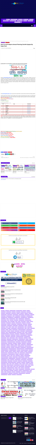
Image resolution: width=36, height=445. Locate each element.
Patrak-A (3, 351)
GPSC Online (32, 328)
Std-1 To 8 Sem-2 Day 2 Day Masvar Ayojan (29, 171)
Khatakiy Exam (30, 335)
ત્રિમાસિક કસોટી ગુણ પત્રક (13, 20)
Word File (10, 374)
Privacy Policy (29, 443)
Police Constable (23, 352)
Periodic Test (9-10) (11, 352)
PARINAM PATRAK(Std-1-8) (29, 348)
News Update (10, 343)
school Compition (24, 359)
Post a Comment (3, 179)
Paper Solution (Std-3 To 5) (12, 348)
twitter (27, 223)
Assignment (3, 313)
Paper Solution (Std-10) (30, 347)
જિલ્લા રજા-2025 (31, 19)
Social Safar (19, 362)
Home (1, 41)
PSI (14, 355)
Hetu (7, 332)
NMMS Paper (25, 20)
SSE (13, 363)
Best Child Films (10, 314)
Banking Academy (4, 314)
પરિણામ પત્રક (8, 19)
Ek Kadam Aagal (20, 324)
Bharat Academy (22, 314)
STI (17, 366)
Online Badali (3, 347)
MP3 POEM (31, 339)
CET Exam (12, 320)
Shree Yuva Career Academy (12, 362)
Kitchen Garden (13, 336)
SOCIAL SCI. (23, 362)
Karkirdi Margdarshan (24, 335)
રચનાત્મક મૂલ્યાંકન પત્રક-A (14, 19)
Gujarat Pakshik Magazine (22, 329)
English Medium (10, 325)
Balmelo (18, 313)
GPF (25, 328)
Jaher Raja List (17, 333)
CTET (19, 321)
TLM (2, 370)
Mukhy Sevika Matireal (11, 340)
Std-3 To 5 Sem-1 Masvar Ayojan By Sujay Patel (18, 171)
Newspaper (15, 343)
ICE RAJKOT (30, 332)
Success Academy (22, 366)
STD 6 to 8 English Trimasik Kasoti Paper (11, 387)
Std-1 (20, 363)
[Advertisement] (18, 12)
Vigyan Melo (10, 373)
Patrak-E (19, 351)
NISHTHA (12, 344)
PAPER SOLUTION (23, 347)
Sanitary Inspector (24, 358)
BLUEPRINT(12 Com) (24, 317)
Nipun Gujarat (3, 344)
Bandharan (30, 313)
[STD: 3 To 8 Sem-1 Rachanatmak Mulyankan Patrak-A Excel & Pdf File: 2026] (2, 302)
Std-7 (8, 366)
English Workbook (21, 325)
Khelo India (3, 336)
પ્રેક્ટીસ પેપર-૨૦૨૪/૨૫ (17, 22)
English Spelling (15, 325)
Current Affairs (24, 321)
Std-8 (11, 366)
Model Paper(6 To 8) (22, 339)
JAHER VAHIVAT (23, 333)
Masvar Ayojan (3, 42)
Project (9, 355)
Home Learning (19, 332)
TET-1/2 (17, 369)
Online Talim (8, 347)
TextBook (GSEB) (28, 369)
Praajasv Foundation (28, 352)
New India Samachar (4, 343)
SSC (10, 363)
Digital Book (24, 322)
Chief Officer (16, 320)
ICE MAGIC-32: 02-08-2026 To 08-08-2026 (28, 387)
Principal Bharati (4, 355)
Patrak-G (26, 351)
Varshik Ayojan (5, 41)
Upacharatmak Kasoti (26, 370)
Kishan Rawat (8, 336)
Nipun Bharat (29, 343)
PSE (11, 355)
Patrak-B (7, 351)
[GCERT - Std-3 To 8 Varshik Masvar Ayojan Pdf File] (18, 279)
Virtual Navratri (16, 373)
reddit (27, 225)
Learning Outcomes (27, 336)
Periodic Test (30, 351)
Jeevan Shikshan (8, 335)
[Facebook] (6, 154)
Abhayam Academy (13, 310)
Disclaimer (33, 443)
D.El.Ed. (28, 321)
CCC (8, 320)
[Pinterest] (11, 154)
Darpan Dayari (9, 322)
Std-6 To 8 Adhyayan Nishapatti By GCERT (10, 297)
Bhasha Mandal (27, 314)
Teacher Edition (27, 367)
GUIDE (11, 329)
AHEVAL (29, 310)
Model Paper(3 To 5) (15, 339)
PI (18, 352)
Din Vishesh (28, 322)
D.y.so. (32, 321)
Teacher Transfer (4, 369)
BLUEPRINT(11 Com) (4, 317)
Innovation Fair (12, 333)
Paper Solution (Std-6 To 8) (21, 348)
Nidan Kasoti (24, 343)
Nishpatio (8, 344)
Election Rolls (25, 324)
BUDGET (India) (28, 318)
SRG (7, 363)
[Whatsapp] (9, 154)
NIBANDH (19, 343)
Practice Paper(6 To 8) (12, 354)
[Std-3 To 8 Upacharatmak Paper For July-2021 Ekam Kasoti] (2, 291)
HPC (23, 332)
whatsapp (10, 225)
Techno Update (10, 369)
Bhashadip (32, 314)
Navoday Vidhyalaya (28, 340)
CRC (16, 321)
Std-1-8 (24, 363)
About (22, 443)
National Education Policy (21, 340)
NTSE (19, 344)
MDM (30, 337)
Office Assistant (24, 344)
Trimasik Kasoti (7, 370)
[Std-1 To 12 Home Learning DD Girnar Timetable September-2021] (2, 294)
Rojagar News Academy (5, 358)
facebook (10, 223)
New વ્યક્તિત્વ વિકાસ (30, 20)
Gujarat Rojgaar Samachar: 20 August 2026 (7, 397)
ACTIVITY (25, 310)
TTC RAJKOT (11, 370)
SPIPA (32, 362)
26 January (7, 310)
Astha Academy (8, 313)
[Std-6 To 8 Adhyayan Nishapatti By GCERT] (2, 298)
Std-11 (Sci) (31, 363)
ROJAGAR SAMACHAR (12, 358)
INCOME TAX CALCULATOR (5, 333)
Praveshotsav (27, 354)
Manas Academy (13, 337)
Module (27, 339)
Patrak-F (22, 351)
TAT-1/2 (23, 367)
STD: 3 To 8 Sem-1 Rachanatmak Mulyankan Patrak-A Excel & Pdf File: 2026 (15, 301)
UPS (31, 370)
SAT (8, 359)
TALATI (16, 367)
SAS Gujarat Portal (4, 359)
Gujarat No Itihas (15, 329)
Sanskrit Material (30, 358)
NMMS (16, 344)
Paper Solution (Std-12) (5, 348)
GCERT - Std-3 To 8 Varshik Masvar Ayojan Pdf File (7, 286)
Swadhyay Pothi (4, 367)
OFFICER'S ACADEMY (30, 344)
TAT (19, 367)
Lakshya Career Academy (20, 336)
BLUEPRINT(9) (3, 318)
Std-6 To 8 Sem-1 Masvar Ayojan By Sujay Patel (6, 171)
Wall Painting (28, 373)
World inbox (14, 374)
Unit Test (21, 370)
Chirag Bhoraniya (22, 320)
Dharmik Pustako (19, 322)
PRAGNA (17, 354)
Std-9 (14, 366)
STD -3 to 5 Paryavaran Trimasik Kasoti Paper (25, 397)
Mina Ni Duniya (4, 339)
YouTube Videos (19, 374)
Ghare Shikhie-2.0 (4, 328)
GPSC (29, 328)
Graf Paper (3, 329)
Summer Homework (28, 366)
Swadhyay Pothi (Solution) (11, 367)
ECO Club (9, 324)
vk (27, 227)
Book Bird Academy (12, 318)
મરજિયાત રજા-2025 (25, 19)
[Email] (13, 154)
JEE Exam (3, 335)
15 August (3, 310)
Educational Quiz (14, 324)
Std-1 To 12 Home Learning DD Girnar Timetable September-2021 (13, 293)
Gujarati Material (29, 329)
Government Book (14, 328)
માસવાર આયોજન (20, 19)
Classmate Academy (28, 320)
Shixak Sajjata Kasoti (4, 362)
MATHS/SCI (26, 337)
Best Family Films (16, 314)
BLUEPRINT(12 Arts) (17, 317)
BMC (7, 318)
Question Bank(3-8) (27, 355)
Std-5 (2, 366)
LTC (8, 337)
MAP (17, 337)
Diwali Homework (4, 324)
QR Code (22, 355)
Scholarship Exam (18, 359)
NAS (15, 340)
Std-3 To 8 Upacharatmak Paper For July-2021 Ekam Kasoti (13, 289)
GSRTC (7, 329)
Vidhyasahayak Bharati (5, 373)
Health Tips (3, 332)
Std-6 (5, 366)
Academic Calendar (19, 310)
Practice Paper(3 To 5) (4, 354)
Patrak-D (15, 351)
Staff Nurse (17, 363)
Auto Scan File (14, 313)
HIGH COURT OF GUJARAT (12, 332)
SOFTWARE (28, 362)
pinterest (10, 227)
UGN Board (16, 370)
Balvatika (26, 313)
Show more (33, 379)
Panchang (13, 347)
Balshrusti (22, 313)
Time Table (33, 369)
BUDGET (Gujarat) (21, 318)
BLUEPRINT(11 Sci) (11, 317)
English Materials (4, 325)
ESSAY (26, 325)
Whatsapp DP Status (4, 374)
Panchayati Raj (18, 347)
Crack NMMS (12, 321)
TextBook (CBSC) (22, 369)
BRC (17, 318)
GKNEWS (9, 328)
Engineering (30, 324)
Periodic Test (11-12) (4, 352)
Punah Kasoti (18, 355)
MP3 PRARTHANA (4, 340)
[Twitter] (7, 154)
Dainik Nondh (3, 322)
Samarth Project (19, 358)
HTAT (26, 332)
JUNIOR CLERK (13, 335)
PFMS (16, 352)
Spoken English (4, 363)
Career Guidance (4, 320)
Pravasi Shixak (22, 354)
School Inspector (30, 359)
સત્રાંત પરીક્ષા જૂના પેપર (6, 20)
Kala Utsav (18, 335)
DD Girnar (13, 322)
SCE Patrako (12, 359)
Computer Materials (4, 321)
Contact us (25, 443)
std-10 (27, 363)
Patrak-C (11, 351)
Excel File (30, 325)
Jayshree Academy (28, 333)
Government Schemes (21, 328)
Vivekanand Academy (22, 373)
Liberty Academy (4, 337)
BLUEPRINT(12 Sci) (30, 317)
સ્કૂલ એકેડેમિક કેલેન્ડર (19, 20)
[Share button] (15, 154)
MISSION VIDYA (9, 339)
